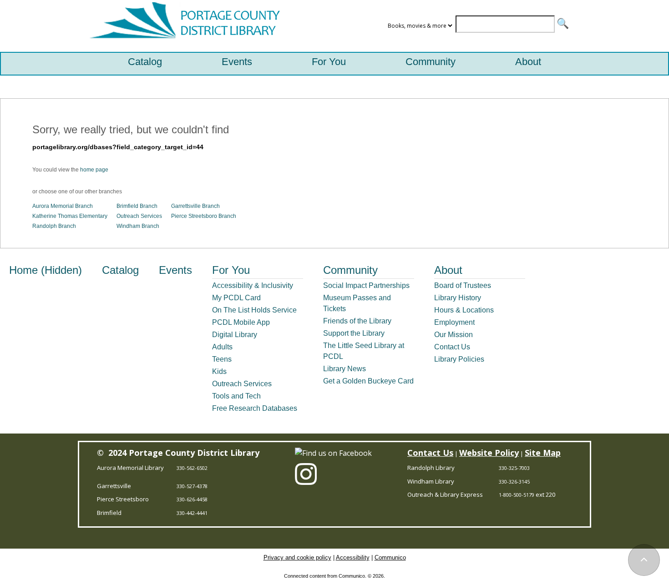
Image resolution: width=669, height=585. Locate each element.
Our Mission (453, 334)
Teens (222, 359)
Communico (390, 557)
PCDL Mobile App (241, 322)
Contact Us (452, 347)
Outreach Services (139, 216)
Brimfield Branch (137, 206)
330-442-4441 (192, 512)
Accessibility (353, 557)
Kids (219, 371)
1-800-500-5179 (516, 494)
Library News (344, 369)
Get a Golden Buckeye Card (368, 381)
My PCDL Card (236, 298)
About (528, 61)
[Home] (182, 26)
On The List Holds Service (254, 310)
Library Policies (459, 359)
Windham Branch (138, 226)
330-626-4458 (192, 499)
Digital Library (234, 334)
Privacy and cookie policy (297, 557)
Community (430, 61)
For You (329, 61)
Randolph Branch (54, 226)
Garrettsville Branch (195, 206)
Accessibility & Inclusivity (252, 285)
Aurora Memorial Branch (62, 206)
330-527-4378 (192, 486)
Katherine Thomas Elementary (69, 216)
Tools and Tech (236, 396)
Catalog (145, 61)
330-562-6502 (192, 467)
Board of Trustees (462, 285)
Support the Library (354, 333)
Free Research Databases (254, 408)
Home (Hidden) (45, 270)
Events (237, 61)
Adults (222, 347)
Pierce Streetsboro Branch (203, 216)
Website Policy (489, 452)
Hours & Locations (464, 310)
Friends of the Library (357, 321)
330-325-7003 (514, 467)
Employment (454, 322)
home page (94, 169)
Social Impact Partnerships (366, 285)
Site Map (543, 452)
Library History (457, 298)
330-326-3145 (514, 481)
